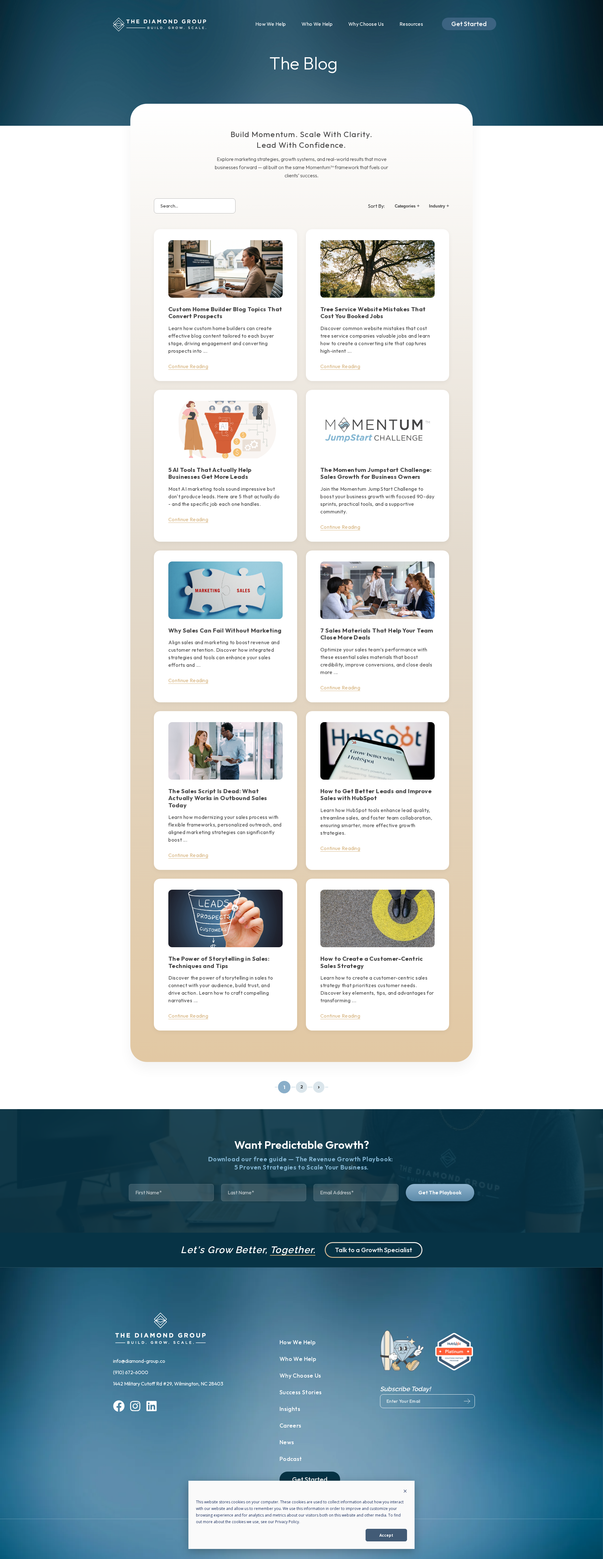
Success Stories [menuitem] (301, 1392)
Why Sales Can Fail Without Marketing (224, 630)
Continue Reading (188, 366)
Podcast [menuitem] (291, 1458)
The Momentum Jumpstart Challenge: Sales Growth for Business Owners (376, 473)
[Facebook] (119, 1407)
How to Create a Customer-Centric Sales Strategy (371, 962)
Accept (386, 1535)
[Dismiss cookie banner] (405, 1491)
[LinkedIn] (151, 1407)
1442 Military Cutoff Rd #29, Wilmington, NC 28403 (168, 1383)
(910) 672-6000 (131, 1372)
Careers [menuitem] (291, 1425)
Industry (439, 205)
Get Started (469, 24)
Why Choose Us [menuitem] (366, 24)
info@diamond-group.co (139, 1361)
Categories (407, 205)
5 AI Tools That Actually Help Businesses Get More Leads (210, 473)
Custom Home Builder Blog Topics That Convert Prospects (225, 312)
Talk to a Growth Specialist (373, 1250)
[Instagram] (135, 1407)
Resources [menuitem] (411, 24)
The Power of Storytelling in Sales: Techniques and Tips (218, 962)
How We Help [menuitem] (270, 24)
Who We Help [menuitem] (317, 24)
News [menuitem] (287, 1442)
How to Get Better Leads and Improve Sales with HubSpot (376, 794)
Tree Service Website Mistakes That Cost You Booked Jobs (373, 312)
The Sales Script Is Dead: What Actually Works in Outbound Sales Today (217, 798)
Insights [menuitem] (290, 1408)
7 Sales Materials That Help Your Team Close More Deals (376, 634)
